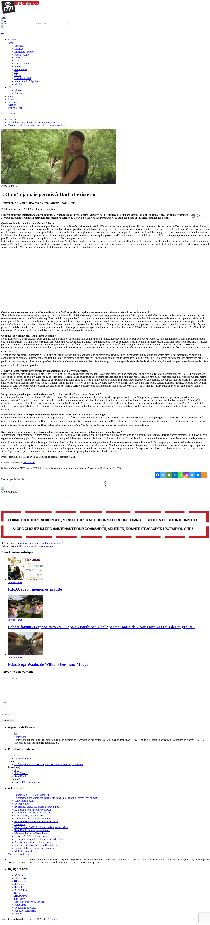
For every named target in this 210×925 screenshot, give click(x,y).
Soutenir (12, 119)
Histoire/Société (22, 78)
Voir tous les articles (18, 854)
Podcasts (18, 93)
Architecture (20, 69)
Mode (17, 75)
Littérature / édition (24, 51)
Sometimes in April (24, 800)
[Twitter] (163, 475)
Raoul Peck (20, 776)
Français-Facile (16, 107)
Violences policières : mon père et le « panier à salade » (36, 125)
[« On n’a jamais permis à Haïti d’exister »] (58, 183)
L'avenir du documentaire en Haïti (32, 818)
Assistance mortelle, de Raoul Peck (32, 842)
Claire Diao (20, 736)
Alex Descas (21, 773)
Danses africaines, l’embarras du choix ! (42, 543)
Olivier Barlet (15, 582)
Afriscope (13, 102)
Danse (17, 60)
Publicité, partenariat (25, 910)
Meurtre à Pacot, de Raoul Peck (30, 833)
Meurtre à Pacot (22, 758)
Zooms (11, 96)
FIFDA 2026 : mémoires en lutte (35, 589)
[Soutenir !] (105, 525)
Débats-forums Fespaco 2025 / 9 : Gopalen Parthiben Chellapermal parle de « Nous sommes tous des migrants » (101, 627)
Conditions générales (25, 907)
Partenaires (20, 904)
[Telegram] (192, 475)
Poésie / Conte (21, 54)
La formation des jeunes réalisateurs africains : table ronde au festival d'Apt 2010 (56, 797)
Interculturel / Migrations (27, 81)
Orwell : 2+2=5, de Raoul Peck (30, 836)
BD (16, 72)
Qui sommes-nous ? (18, 859)
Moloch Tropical (23, 851)
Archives (52, 919)
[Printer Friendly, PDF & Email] (199, 217)
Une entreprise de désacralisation (36, 546)
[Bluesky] (198, 475)
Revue (11, 99)
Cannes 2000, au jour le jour (29, 815)
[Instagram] (186, 475)
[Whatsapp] (180, 475)
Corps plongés (21, 803)
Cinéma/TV (20, 45)
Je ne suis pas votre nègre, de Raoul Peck (35, 845)
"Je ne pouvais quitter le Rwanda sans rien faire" (39, 839)
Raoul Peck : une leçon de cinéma (32, 830)
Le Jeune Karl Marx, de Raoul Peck (33, 812)
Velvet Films (29, 462)
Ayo (16, 770)
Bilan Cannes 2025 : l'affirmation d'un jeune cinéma (41, 827)
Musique (18, 48)
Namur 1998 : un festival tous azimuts (34, 848)
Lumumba (19, 824)
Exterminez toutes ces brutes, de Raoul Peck (37, 806)
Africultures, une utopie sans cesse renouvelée (31, 122)
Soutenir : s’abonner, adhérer (29, 901)
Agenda (12, 104)
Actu (10, 42)
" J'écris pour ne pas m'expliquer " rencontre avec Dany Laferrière (48, 764)
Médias (18, 84)
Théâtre (18, 57)
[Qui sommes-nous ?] (2, 27)
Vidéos (18, 90)
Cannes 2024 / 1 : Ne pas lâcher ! (31, 794)
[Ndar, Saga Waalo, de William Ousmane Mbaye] (25, 654)
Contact (18, 913)
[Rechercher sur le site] (3, 17)
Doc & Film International (27, 782)
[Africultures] (20, 13)
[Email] (169, 475)
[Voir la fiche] (15, 733)
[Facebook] (157, 475)
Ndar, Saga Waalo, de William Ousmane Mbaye (48, 664)
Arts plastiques (22, 63)
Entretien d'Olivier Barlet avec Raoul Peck (36, 821)
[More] (205, 475)
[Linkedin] (175, 475)
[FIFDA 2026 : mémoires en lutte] (25, 579)
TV (9, 87)
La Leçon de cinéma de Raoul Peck (32, 809)
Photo (17, 66)
